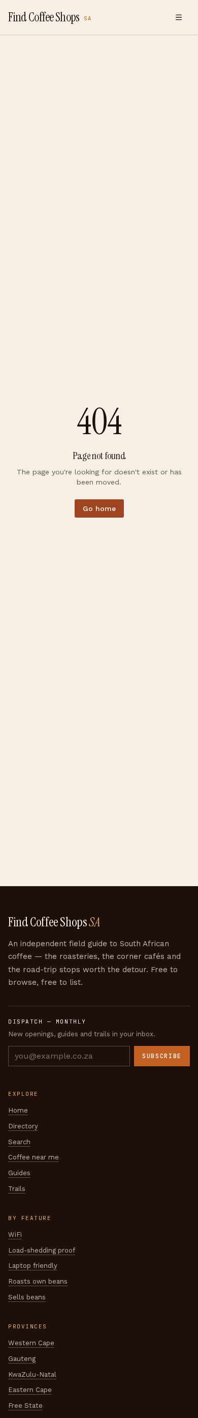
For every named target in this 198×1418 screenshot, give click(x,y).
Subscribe (162, 1056)
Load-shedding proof (41, 1250)
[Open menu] (179, 17)
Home (18, 1110)
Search (19, 1142)
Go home (99, 508)
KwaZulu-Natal (32, 1374)
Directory (23, 1126)
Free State (25, 1405)
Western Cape (31, 1343)
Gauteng (22, 1359)
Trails (16, 1189)
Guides (19, 1173)
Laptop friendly (32, 1265)
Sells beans (27, 1297)
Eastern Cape (30, 1390)
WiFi (15, 1234)
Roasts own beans (38, 1281)
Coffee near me (33, 1157)
